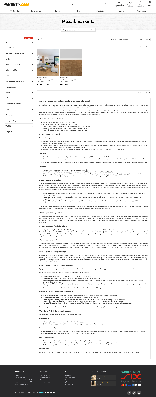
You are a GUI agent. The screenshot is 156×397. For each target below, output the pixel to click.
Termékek (69, 30)
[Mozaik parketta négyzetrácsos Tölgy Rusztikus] (71, 62)
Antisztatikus (10, 47)
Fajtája (7, 59)
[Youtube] (139, 393)
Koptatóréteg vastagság (14, 81)
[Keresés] (105, 4)
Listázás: (140, 39)
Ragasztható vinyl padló (103, 383)
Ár (6, 42)
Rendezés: (113, 39)
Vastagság (9, 115)
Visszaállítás (29, 38)
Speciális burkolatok (79, 30)
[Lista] (41, 39)
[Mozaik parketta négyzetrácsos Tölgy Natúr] (48, 62)
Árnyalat (8, 131)
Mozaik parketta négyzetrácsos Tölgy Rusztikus (69, 81)
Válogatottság (10, 120)
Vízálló (8, 126)
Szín (7, 109)
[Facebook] (129, 393)
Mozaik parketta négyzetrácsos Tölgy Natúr (46, 81)
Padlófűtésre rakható (13, 103)
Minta (7, 92)
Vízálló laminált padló (102, 377)
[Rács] (38, 39)
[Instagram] (134, 393)
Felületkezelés (11, 70)
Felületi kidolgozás (12, 64)
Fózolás (8, 75)
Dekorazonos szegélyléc (15, 53)
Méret (7, 98)
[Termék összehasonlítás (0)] (45, 39)
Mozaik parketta (90, 30)
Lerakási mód (10, 87)
